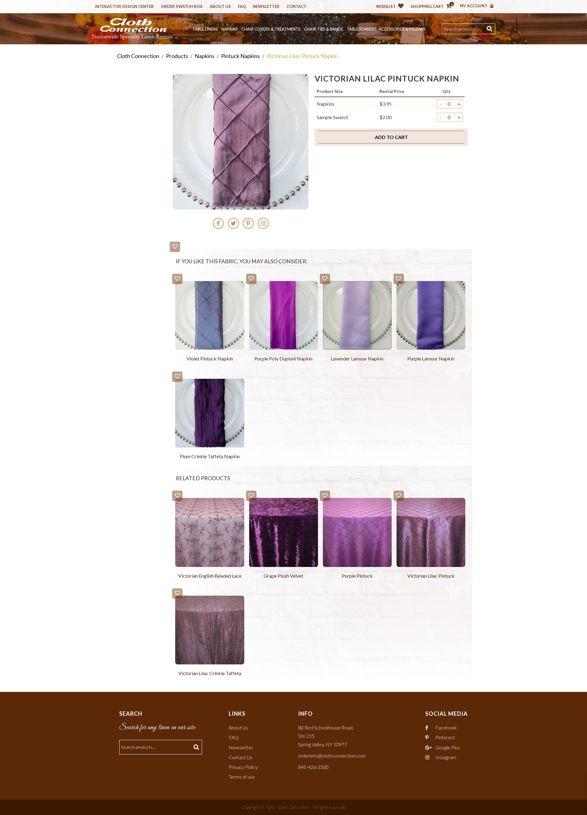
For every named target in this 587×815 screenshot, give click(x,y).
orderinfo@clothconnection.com (332, 755)
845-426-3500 (313, 767)
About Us (220, 7)
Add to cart (391, 137)
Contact (296, 7)
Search (490, 29)
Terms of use (242, 777)
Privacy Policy (243, 767)
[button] (175, 247)
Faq (242, 7)
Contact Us (240, 757)
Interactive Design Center (124, 7)
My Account (474, 5)
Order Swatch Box (182, 7)
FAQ (233, 737)
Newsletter (266, 7)
